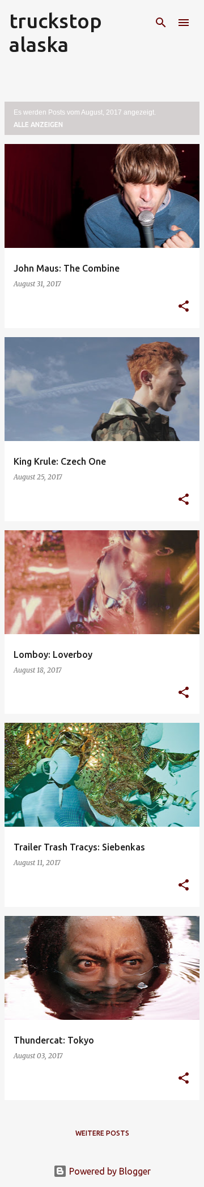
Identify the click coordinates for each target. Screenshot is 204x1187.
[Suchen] (161, 22)
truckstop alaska (55, 32)
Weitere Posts (102, 1133)
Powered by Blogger (109, 1171)
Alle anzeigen (38, 124)
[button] (183, 307)
